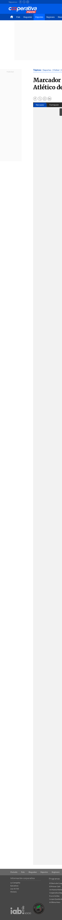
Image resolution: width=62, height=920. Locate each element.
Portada (14, 872)
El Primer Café (54, 886)
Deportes (39, 17)
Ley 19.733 (14, 889)
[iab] (21, 917)
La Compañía (15, 883)
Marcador (40, 105)
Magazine (27, 17)
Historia (13, 892)
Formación (54, 105)
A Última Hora (54, 902)
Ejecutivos (14, 886)
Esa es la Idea (54, 896)
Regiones (50, 17)
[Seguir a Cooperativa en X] (24, 2)
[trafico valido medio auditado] (38, 913)
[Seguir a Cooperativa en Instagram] (27, 2)
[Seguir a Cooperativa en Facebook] (20, 2)
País (18, 17)
